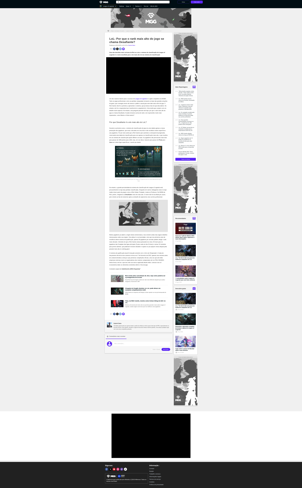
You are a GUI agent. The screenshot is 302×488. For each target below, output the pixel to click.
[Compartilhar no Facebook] (114, 49)
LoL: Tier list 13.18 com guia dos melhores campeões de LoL (185, 258)
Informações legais (155, 476)
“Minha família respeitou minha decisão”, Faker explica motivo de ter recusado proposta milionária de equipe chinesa (186, 93)
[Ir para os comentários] (123, 49)
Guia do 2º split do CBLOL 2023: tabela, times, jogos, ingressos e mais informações (184, 237)
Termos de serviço (155, 479)
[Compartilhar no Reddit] (120, 49)
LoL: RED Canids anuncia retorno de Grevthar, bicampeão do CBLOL (186, 100)
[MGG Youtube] (114, 469)
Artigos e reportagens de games (117, 31)
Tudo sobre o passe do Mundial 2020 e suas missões (184, 349)
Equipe (151, 471)
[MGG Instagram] (117, 469)
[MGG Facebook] (106, 469)
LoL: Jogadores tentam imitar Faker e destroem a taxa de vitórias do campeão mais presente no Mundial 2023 (186, 107)
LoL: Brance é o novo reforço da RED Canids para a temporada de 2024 (187, 147)
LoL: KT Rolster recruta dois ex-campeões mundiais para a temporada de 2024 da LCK (186, 129)
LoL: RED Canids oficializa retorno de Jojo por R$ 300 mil (186, 134)
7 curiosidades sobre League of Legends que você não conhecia (185, 279)
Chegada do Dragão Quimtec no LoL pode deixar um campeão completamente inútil (142, 289)
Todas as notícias (185, 159)
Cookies (151, 482)
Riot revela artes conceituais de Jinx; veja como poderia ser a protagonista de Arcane (145, 276)
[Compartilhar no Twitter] (117, 49)
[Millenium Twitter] (110, 469)
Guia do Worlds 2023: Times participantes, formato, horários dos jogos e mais (186, 153)
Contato (151, 468)
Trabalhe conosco (154, 474)
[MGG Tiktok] (125, 469)
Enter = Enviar (156, 349)
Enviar (166, 349)
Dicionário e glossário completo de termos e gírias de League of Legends (184, 328)
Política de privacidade (156, 484)
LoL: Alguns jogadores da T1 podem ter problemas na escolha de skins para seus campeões (186, 140)
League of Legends (130, 31)
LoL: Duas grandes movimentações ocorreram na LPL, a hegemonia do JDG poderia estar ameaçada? (186, 122)
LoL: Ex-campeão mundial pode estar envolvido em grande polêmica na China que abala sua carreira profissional (186, 114)
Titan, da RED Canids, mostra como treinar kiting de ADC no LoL (145, 301)
